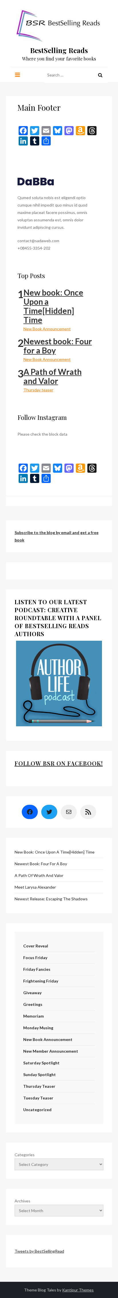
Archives (22, 1200)
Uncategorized (37, 1109)
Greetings (32, 1004)
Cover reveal (35, 945)
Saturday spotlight (41, 1062)
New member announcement (50, 1051)
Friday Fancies (36, 969)
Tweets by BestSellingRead (39, 1251)
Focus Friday (35, 957)
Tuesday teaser (38, 1097)
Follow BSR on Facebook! (59, 763)
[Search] (100, 75)
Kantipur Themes (78, 1289)
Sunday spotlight (39, 1074)
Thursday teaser (38, 389)
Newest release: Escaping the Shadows (51, 898)
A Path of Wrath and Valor (52, 376)
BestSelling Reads (59, 50)
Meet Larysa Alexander (35, 887)
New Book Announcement (47, 328)
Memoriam (33, 1016)
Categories (25, 1154)
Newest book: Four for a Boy (57, 345)
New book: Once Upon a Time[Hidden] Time (53, 306)
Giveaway (32, 992)
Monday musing (38, 1027)
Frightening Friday (40, 980)
